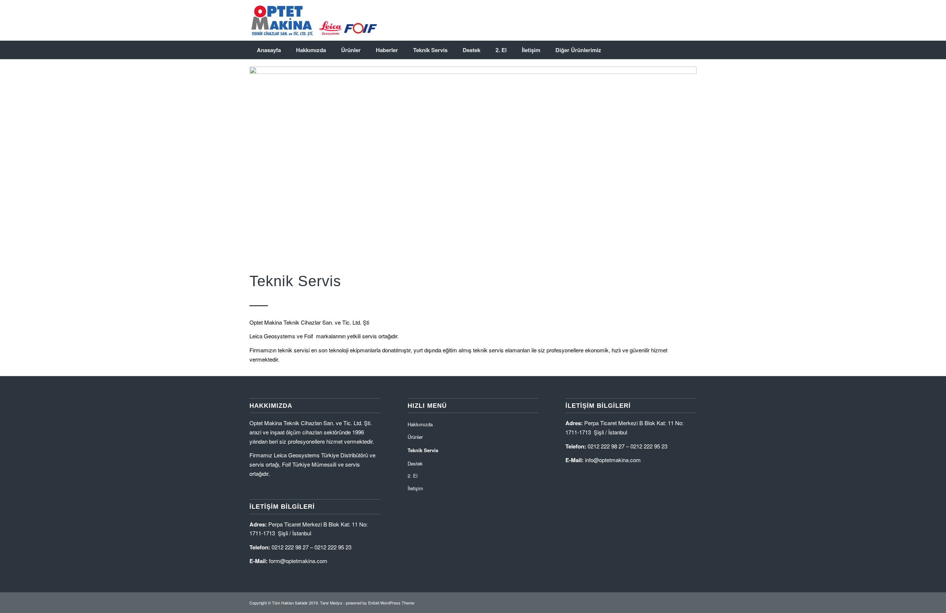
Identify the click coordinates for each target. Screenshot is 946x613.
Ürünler (415, 436)
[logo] (325, 20)
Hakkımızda (420, 424)
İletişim (415, 488)
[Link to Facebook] (657, 20)
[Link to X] (691, 20)
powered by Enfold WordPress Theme (380, 603)
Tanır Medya (331, 603)
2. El (413, 475)
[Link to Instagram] (668, 20)
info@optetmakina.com (613, 460)
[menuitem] (268, 50)
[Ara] (690, 50)
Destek (415, 463)
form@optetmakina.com (298, 561)
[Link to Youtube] (679, 20)
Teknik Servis (423, 450)
